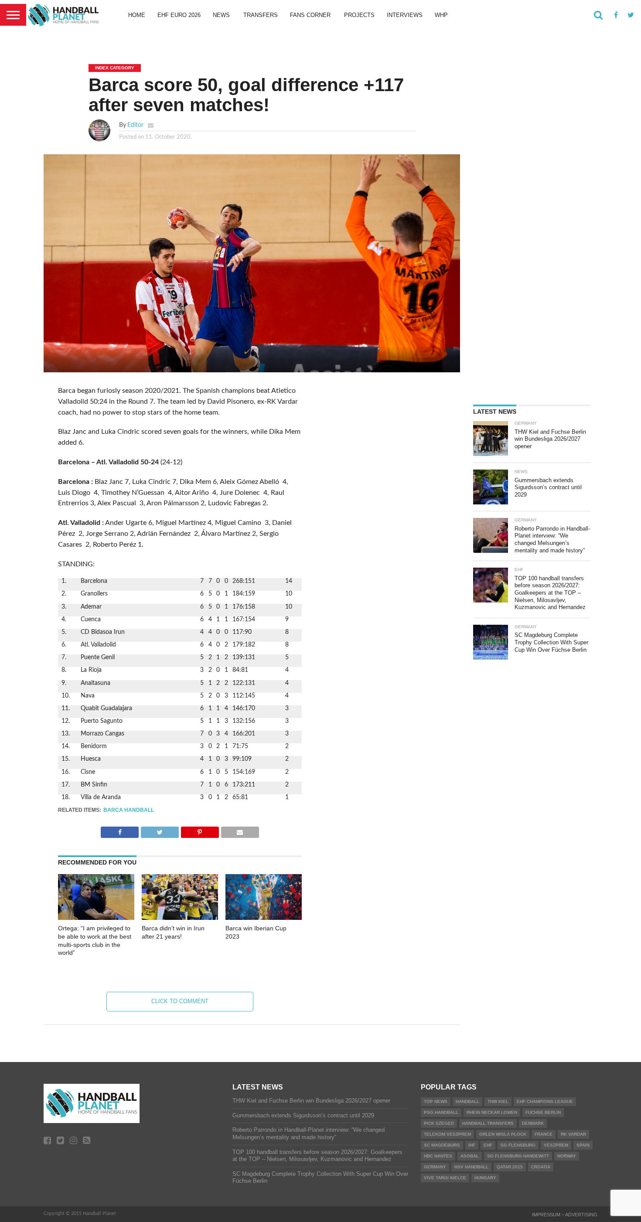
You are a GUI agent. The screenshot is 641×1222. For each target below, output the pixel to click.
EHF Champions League (545, 1101)
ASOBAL (469, 1156)
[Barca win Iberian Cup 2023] (263, 917)
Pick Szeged (439, 1123)
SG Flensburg (518, 1145)
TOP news (435, 1101)
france (543, 1134)
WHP (441, 15)
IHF (471, 1145)
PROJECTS (359, 15)
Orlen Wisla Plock (502, 1134)
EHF (488, 1145)
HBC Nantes (438, 1156)
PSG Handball (441, 1112)
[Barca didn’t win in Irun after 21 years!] (180, 917)
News (221, 15)
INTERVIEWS (405, 15)
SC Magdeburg (442, 1145)
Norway (566, 1156)
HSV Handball (471, 1166)
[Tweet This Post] (159, 830)
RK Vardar (573, 1134)
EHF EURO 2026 (179, 15)
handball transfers (488, 1123)
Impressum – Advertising (564, 1214)
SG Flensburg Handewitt (518, 1156)
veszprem (556, 1145)
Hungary (485, 1177)
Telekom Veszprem (447, 1134)
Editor (135, 125)
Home (136, 15)
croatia (540, 1166)
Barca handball (128, 810)
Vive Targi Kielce (445, 1177)
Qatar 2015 (510, 1166)
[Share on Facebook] (120, 830)
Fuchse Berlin (543, 1112)
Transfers (260, 15)
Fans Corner (310, 15)
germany (435, 1166)
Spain (583, 1145)
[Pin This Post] (200, 830)
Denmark (533, 1123)
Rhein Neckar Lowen (492, 1112)
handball (467, 1101)
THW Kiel (498, 1101)
